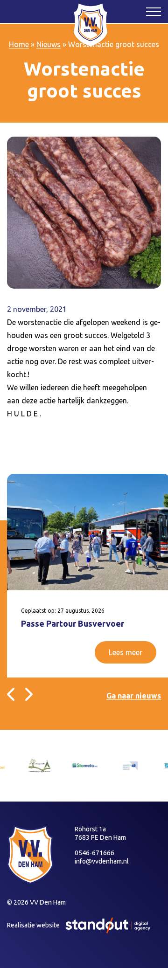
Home (19, 44)
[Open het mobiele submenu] (153, 11)
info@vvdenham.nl (102, 861)
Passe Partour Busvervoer (72, 623)
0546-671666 (94, 853)
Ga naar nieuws (133, 695)
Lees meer (125, 652)
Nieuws (48, 44)
